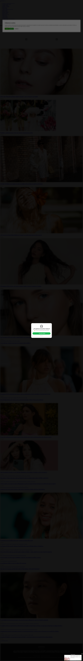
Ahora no (41, 335)
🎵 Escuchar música (41, 333)
